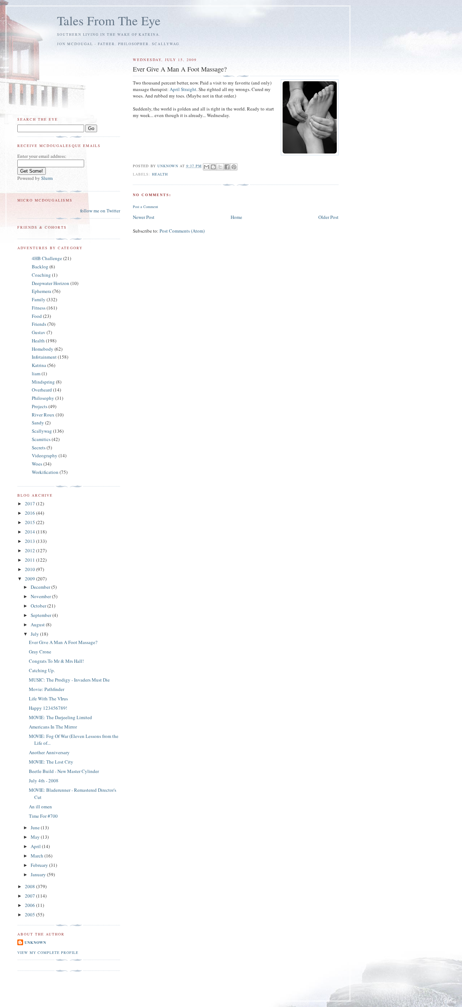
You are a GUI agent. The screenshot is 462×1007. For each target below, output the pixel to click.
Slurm (47, 178)
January (39, 874)
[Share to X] (220, 166)
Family (38, 299)
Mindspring (43, 382)
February (40, 865)
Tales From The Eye (109, 20)
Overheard (42, 389)
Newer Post (143, 217)
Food (37, 316)
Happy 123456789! (48, 708)
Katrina (39, 365)
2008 (30, 886)
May (36, 837)
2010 (30, 569)
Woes (37, 464)
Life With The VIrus (48, 698)
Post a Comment (145, 206)
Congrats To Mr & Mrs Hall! (56, 661)
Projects (39, 406)
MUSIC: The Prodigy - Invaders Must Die (69, 680)
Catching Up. (42, 670)
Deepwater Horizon (50, 283)
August (38, 624)
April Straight (183, 89)
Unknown (35, 942)
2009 (30, 578)
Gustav (38, 332)
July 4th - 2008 (43, 780)
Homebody (42, 349)
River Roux (43, 414)
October (39, 605)
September (41, 615)
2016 (30, 513)
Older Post (328, 217)
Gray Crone (40, 651)
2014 (30, 531)
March (37, 855)
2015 (30, 522)
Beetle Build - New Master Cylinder (64, 771)
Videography (44, 455)
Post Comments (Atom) (182, 231)
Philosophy (43, 398)
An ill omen (40, 806)
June (36, 827)
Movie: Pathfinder (46, 689)
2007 (30, 896)
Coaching (41, 275)
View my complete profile (47, 952)
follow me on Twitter (100, 210)
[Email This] (206, 166)
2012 (30, 550)
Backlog (40, 266)
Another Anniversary (49, 752)
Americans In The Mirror (53, 726)
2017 (30, 503)
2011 (30, 560)
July (35, 634)
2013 (30, 541)
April (36, 846)
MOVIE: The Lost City (51, 762)
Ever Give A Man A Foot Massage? (63, 642)
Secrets (38, 447)
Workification (45, 472)
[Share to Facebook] (227, 166)
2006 (30, 905)
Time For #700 (43, 816)
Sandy (38, 422)
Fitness (38, 307)
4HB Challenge (47, 258)
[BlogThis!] (213, 166)
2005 (30, 914)
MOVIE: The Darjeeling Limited (60, 717)
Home (236, 217)
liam (36, 373)
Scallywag (42, 431)
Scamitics (41, 439)
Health (160, 174)
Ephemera (41, 291)
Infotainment (44, 357)
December (41, 587)
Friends (39, 324)
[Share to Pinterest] (233, 166)
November (41, 596)
